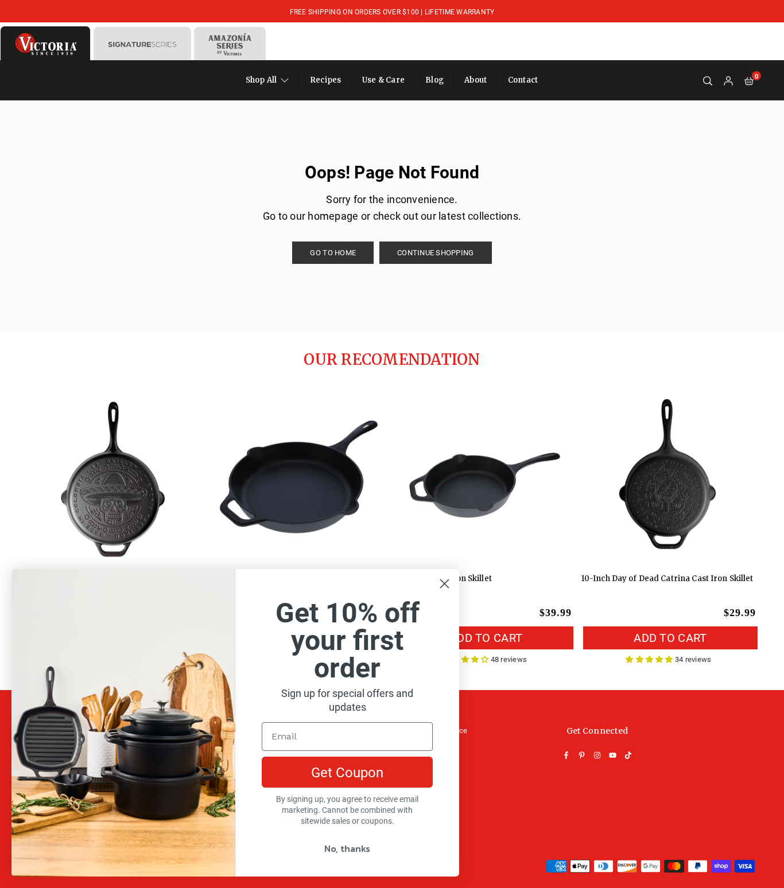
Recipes (325, 80)
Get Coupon (347, 772)
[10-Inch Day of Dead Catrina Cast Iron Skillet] (668, 477)
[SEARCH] (707, 80)
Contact (523, 80)
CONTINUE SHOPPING (435, 252)
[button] (749, 80)
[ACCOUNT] (728, 80)
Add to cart (485, 637)
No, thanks (347, 848)
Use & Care (383, 80)
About (475, 80)
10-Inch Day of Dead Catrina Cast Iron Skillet (667, 578)
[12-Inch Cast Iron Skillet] (299, 477)
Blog (434, 80)
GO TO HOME (333, 252)
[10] (484, 477)
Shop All (261, 80)
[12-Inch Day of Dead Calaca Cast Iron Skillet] (115, 477)
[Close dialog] (444, 584)
